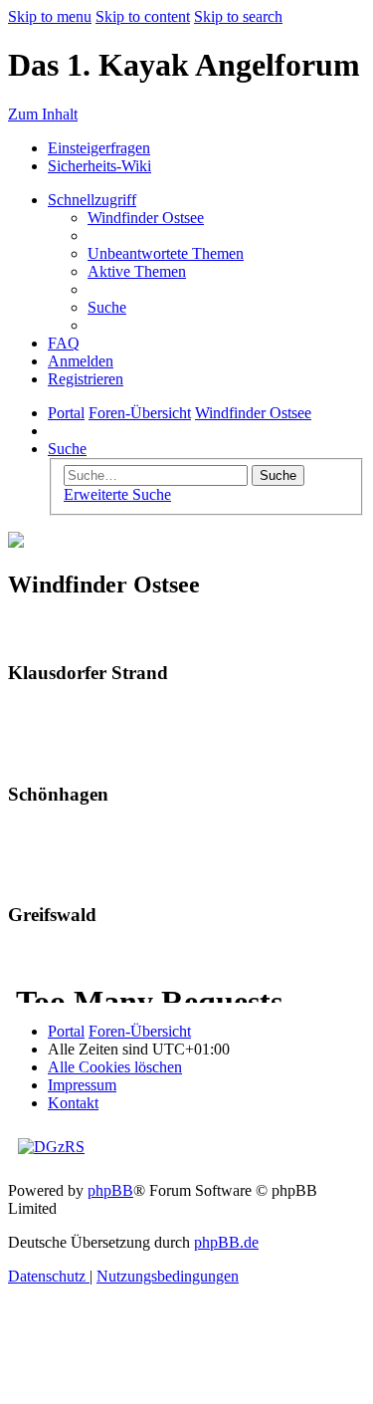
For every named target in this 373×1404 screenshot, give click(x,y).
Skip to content (142, 16)
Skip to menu (50, 16)
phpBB (110, 1190)
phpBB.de (226, 1242)
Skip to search (238, 16)
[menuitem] (146, 217)
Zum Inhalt (43, 114)
